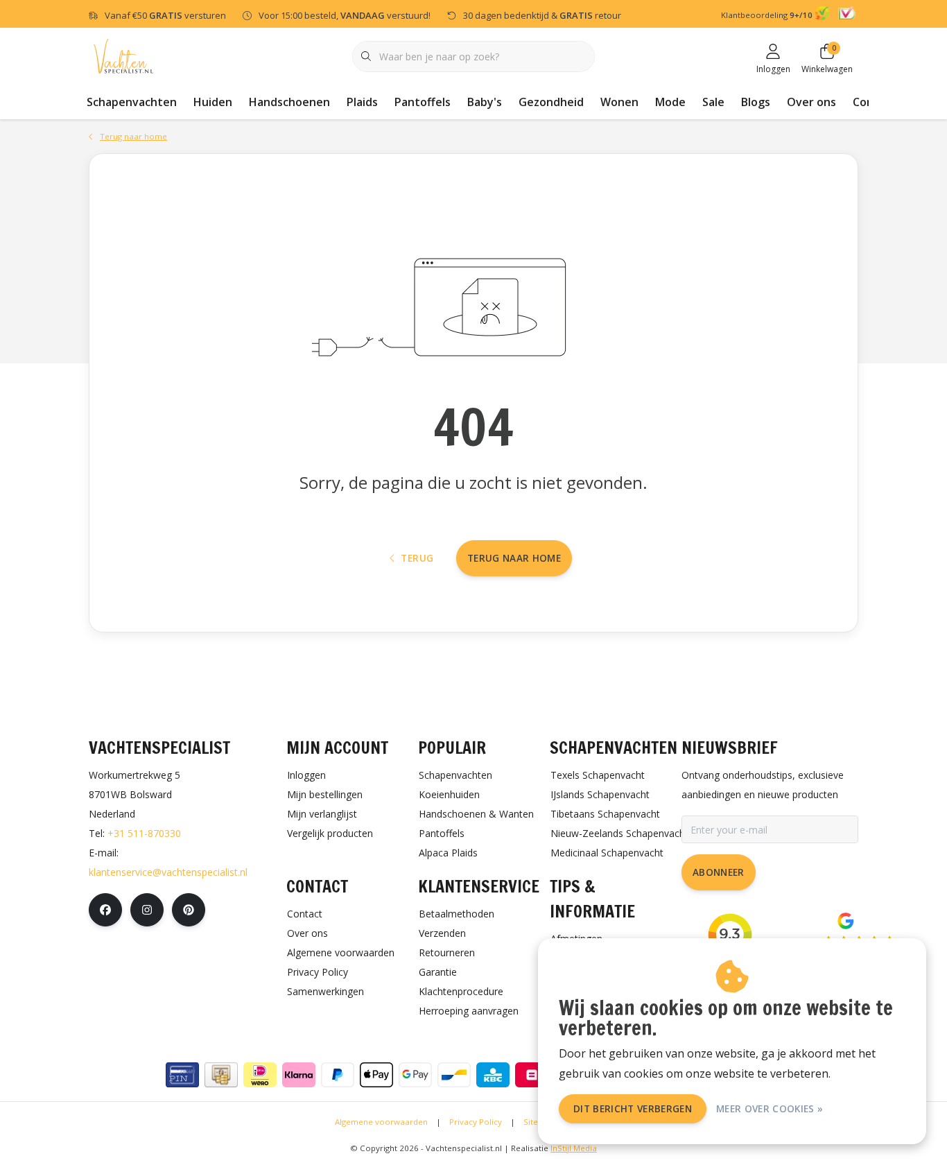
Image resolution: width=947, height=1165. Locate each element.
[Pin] (182, 1074)
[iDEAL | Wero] (260, 1074)
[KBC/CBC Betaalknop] (493, 1074)
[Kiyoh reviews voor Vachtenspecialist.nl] (824, 15)
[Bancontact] (454, 1074)
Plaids (362, 102)
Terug (417, 557)
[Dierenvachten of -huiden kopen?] (123, 55)
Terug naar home (514, 557)
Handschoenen (289, 102)
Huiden (212, 102)
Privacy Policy (475, 1121)
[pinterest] (188, 909)
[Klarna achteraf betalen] (298, 1074)
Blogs (755, 102)
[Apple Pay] (376, 1074)
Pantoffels (422, 102)
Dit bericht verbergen (632, 1108)
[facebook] (105, 909)
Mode (670, 102)
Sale (713, 102)
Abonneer (719, 872)
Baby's (484, 102)
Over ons (811, 102)
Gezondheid (551, 102)
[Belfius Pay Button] (531, 1074)
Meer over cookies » (769, 1108)
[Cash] (221, 1074)
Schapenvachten (132, 102)
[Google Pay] (415, 1074)
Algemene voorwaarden (381, 1121)
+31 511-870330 (144, 833)
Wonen (619, 102)
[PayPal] (337, 1074)
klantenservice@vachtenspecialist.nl (168, 872)
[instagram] (147, 909)
